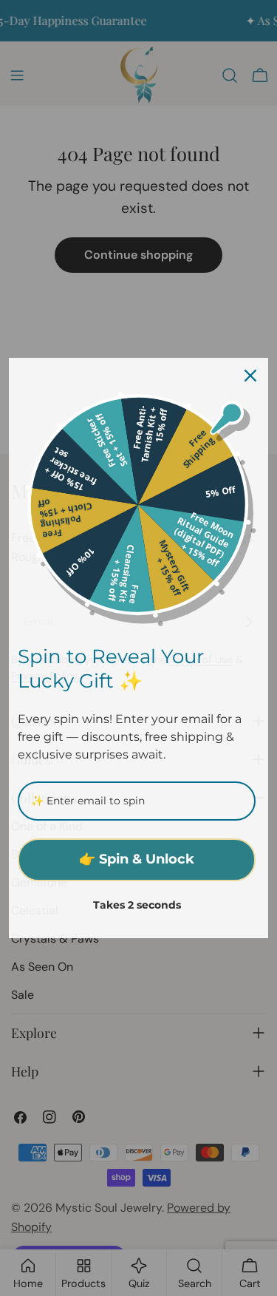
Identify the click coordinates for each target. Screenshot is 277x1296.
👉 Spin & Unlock (136, 859)
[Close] (250, 375)
